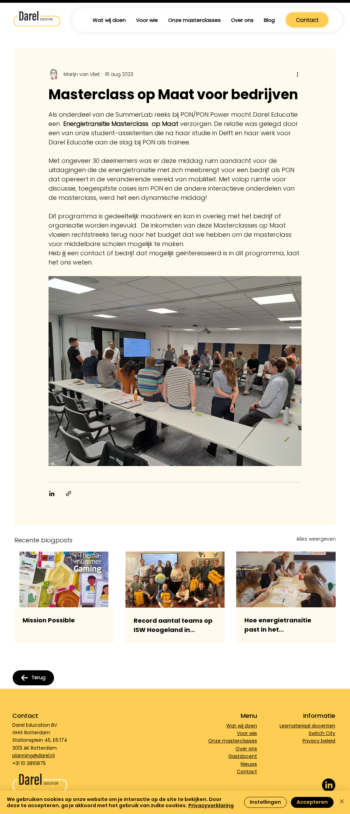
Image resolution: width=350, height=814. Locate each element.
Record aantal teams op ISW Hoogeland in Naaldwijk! (173, 625)
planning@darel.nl (33, 755)
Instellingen (265, 802)
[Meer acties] (297, 74)
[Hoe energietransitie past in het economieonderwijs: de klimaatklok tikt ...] (286, 579)
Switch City (322, 733)
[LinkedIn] (328, 785)
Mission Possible (49, 620)
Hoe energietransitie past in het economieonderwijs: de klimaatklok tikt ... (282, 625)
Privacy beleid (318, 740)
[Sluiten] (342, 802)
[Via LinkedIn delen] (52, 493)
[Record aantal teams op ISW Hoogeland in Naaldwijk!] (175, 580)
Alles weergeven (316, 538)
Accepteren (312, 802)
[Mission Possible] (64, 579)
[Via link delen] (68, 493)
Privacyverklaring (211, 805)
